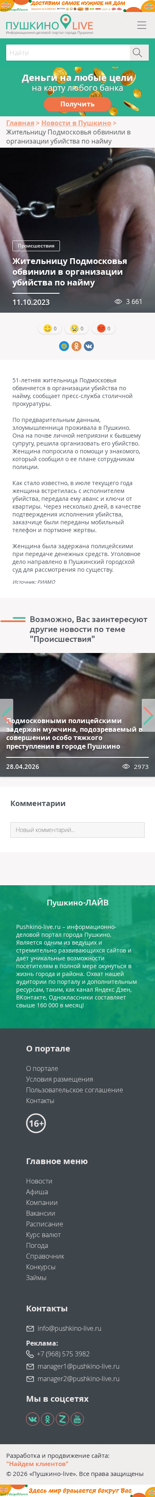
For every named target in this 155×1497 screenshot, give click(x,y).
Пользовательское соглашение (74, 1089)
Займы (36, 1277)
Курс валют (43, 1234)
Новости (39, 1181)
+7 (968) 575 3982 (63, 1353)
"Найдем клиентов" (37, 1463)
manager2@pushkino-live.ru (78, 1378)
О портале (42, 1068)
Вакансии (40, 1213)
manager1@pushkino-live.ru (78, 1366)
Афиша (37, 1191)
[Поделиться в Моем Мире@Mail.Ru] (64, 346)
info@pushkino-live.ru (69, 1328)
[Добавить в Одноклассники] (76, 346)
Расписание (44, 1223)
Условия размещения (59, 1079)
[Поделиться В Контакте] (89, 346)
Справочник (45, 1256)
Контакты (40, 1100)
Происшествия (36, 245)
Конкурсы (41, 1266)
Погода (37, 1245)
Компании (42, 1202)
